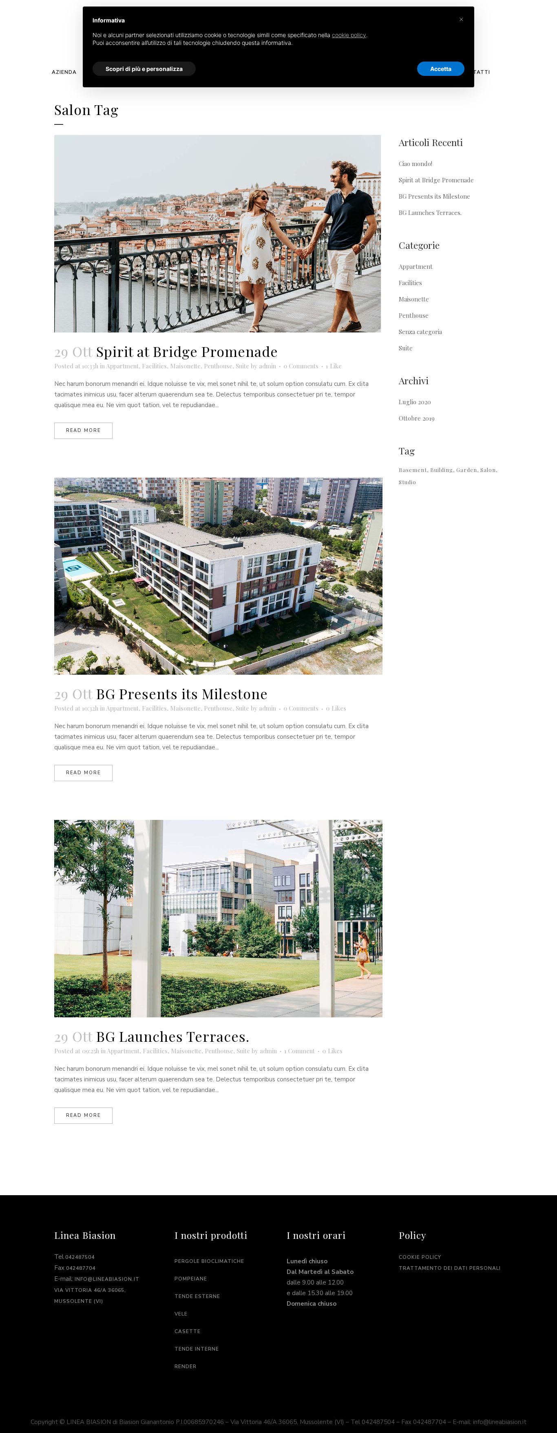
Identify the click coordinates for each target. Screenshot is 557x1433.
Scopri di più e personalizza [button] (144, 68)
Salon (488, 469)
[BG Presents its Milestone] (218, 576)
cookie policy (349, 34)
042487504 (80, 1257)
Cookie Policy (420, 1257)
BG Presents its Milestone (182, 693)
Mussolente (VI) (78, 1301)
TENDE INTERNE (197, 1349)
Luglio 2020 (415, 402)
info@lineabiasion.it (107, 1279)
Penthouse (218, 366)
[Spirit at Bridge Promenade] (218, 233)
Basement (413, 469)
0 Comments (300, 366)
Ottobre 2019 (417, 418)
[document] (278, 38)
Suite (242, 366)
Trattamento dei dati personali (450, 1268)
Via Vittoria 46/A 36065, (90, 1290)
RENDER (186, 1366)
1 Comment (299, 1051)
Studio (407, 481)
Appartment (122, 366)
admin (267, 366)
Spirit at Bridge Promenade (187, 351)
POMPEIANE (191, 1279)
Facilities (154, 366)
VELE (181, 1314)
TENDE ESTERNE (197, 1296)
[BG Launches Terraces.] (218, 918)
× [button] (461, 19)
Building (441, 469)
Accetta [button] (440, 68)
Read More (83, 430)
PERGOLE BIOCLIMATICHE (209, 1261)
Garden (466, 469)
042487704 (80, 1268)
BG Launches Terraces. (173, 1036)
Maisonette (185, 366)
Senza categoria (420, 332)
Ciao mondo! (415, 163)
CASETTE (188, 1331)
